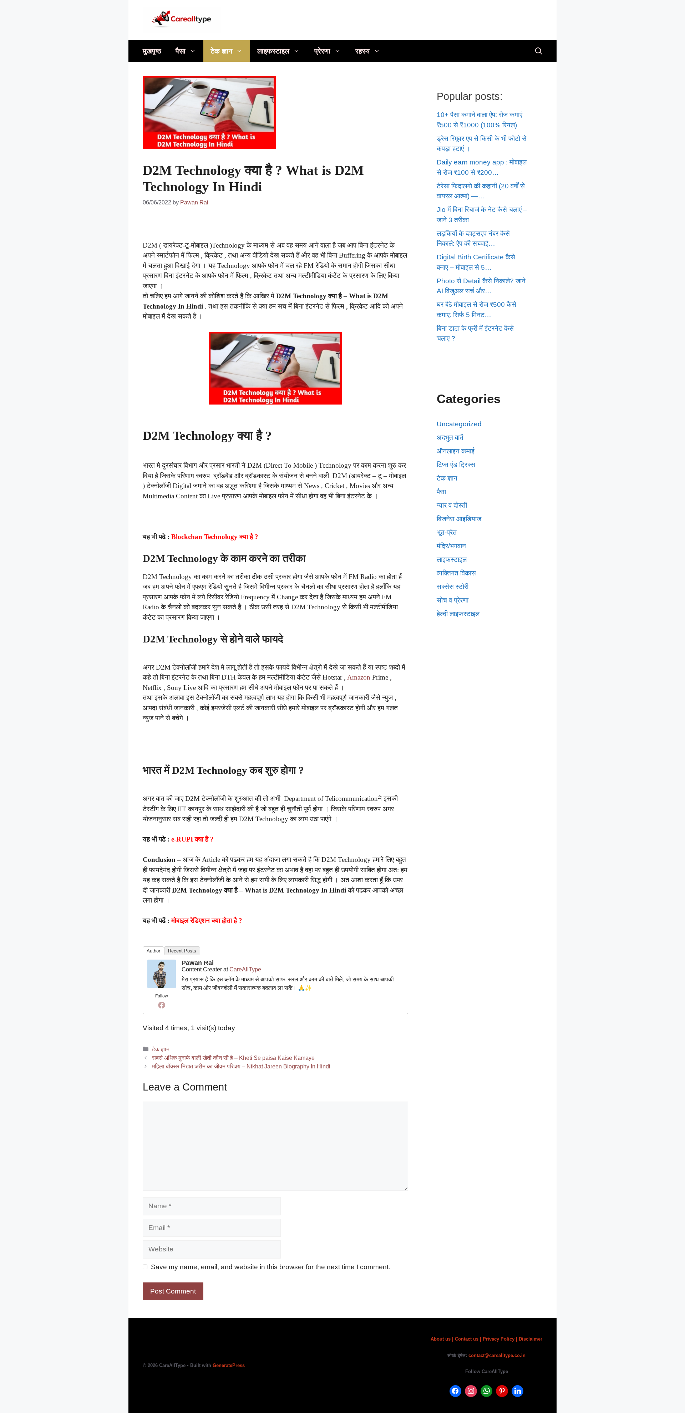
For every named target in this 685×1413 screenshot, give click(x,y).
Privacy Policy (499, 1339)
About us (441, 1339)
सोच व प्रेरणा (452, 600)
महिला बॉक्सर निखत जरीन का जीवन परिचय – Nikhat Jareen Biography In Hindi (241, 1066)
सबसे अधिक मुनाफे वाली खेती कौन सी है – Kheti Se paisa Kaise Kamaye (233, 1057)
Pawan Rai (198, 962)
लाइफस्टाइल (273, 51)
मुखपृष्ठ (152, 51)
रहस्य (362, 51)
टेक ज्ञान (221, 51)
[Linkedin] (518, 1391)
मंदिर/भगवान (451, 546)
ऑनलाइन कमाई (456, 451)
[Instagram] (471, 1391)
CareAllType (245, 969)
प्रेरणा (322, 51)
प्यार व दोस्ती (452, 505)
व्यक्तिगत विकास (456, 573)
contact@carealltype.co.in (497, 1355)
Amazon (358, 677)
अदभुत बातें (450, 437)
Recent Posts (182, 951)
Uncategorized (459, 424)
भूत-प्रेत (447, 532)
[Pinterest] (502, 1391)
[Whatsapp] (486, 1391)
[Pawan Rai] (161, 986)
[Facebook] (161, 1005)
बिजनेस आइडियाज (459, 519)
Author (153, 951)
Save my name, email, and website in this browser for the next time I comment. (270, 1267)
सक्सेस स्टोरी (452, 586)
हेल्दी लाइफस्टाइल (458, 613)
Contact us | (468, 1339)
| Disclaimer (529, 1339)
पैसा (181, 51)
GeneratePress (229, 1365)
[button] (194, 51)
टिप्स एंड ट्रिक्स (456, 464)
